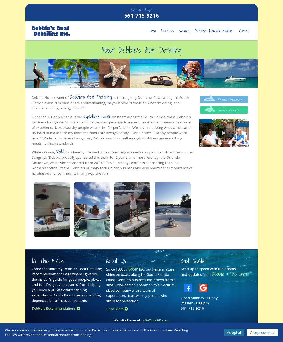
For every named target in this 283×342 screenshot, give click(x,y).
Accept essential (262, 332)
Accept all (234, 332)
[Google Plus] (203, 287)
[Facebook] (188, 287)
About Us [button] (167, 31)
